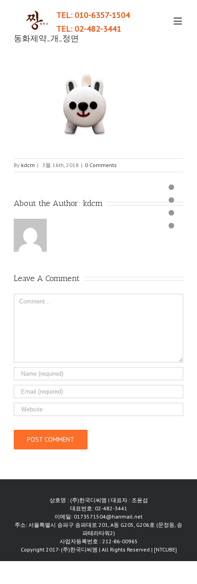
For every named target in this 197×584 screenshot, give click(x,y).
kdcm (28, 165)
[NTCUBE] (165, 549)
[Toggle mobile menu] (178, 21)
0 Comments (101, 165)
